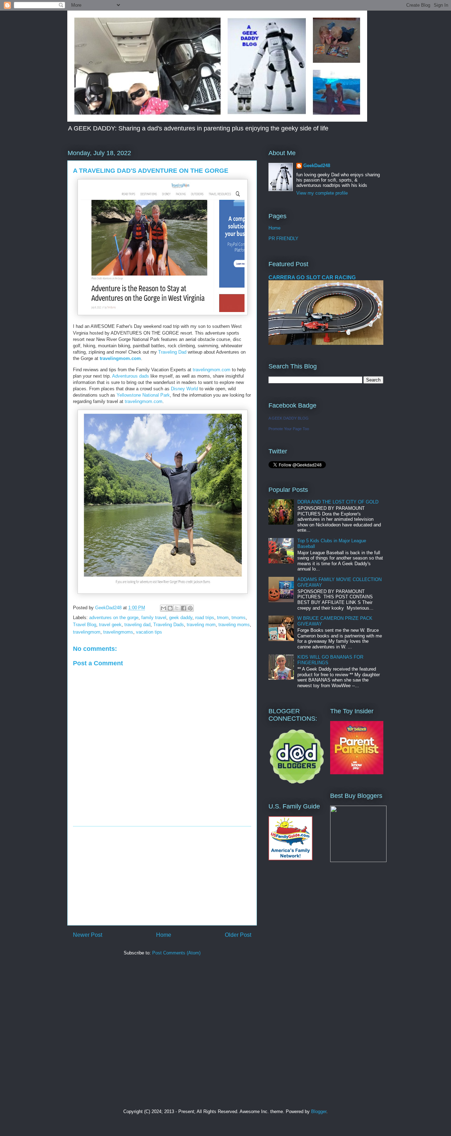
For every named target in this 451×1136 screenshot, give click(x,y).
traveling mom (201, 624)
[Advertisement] (162, 876)
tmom (223, 617)
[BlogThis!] (170, 608)
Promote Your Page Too (288, 429)
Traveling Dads (168, 624)
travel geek (110, 624)
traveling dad (137, 624)
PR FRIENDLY (283, 238)
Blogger (318, 1111)
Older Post (238, 935)
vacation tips (149, 632)
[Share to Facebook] (183, 608)
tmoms (238, 617)
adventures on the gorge (113, 617)
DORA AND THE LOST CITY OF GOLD (337, 502)
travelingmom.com (120, 358)
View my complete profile (322, 193)
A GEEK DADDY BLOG (288, 418)
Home (163, 935)
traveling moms (234, 624)
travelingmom (86, 632)
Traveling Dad (172, 352)
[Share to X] (176, 608)
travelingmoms (118, 632)
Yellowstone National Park (143, 395)
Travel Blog (84, 624)
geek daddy (180, 617)
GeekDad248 (316, 165)
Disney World (184, 388)
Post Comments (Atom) (176, 952)
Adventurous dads (130, 376)
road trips (204, 617)
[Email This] (163, 608)
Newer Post (87, 935)
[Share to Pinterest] (190, 608)
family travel (153, 617)
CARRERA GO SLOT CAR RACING (312, 277)
